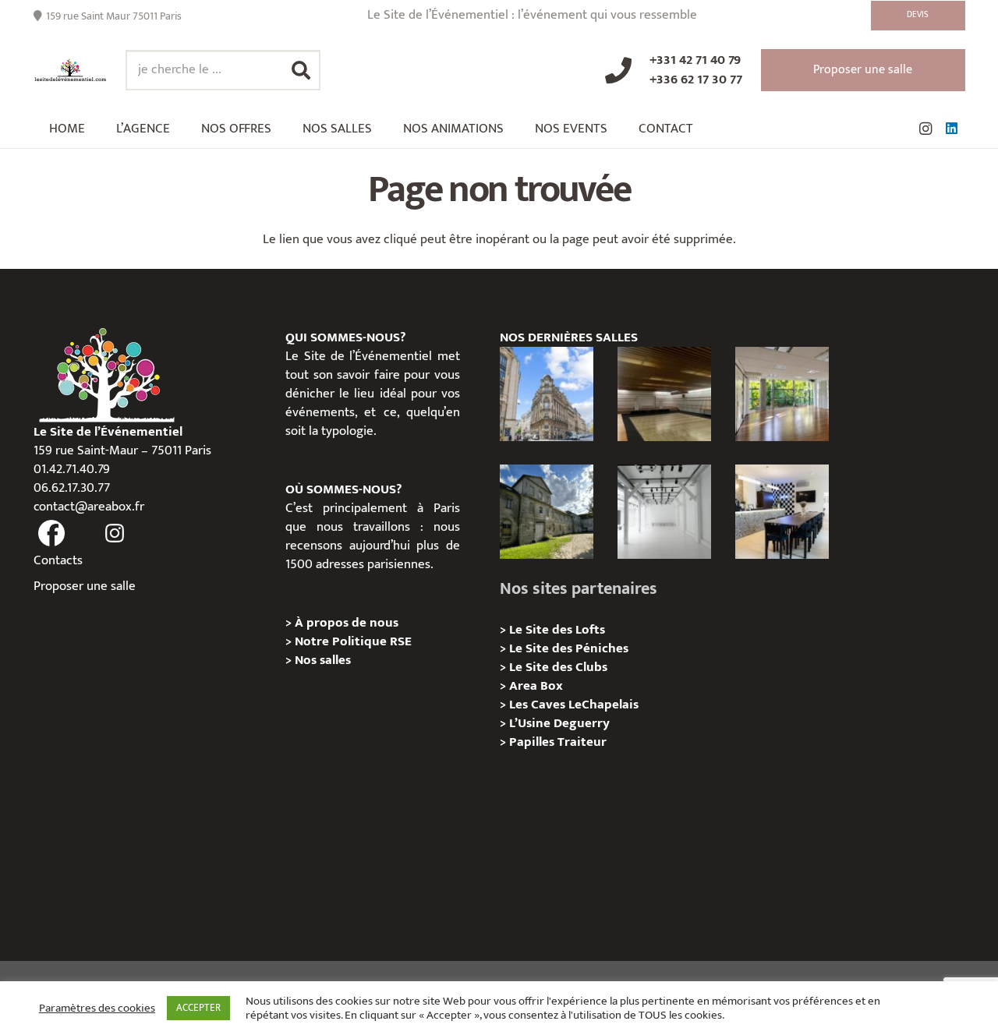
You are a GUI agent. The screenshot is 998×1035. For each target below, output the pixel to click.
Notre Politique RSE (353, 641)
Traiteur (582, 742)
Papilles (533, 742)
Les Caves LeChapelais (574, 704)
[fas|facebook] (52, 534)
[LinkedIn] (952, 128)
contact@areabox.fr (89, 507)
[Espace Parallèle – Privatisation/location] (664, 511)
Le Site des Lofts (557, 630)
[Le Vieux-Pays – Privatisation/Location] (546, 511)
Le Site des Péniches (568, 648)
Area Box (536, 686)
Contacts (58, 560)
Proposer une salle (85, 586)
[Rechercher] (301, 70)
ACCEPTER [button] (198, 1007)
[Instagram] (925, 128)
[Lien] (71, 70)
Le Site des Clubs (558, 667)
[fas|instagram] (114, 534)
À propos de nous (346, 623)
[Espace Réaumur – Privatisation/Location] (546, 393)
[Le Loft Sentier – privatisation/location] (782, 511)
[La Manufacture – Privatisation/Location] (782, 393)
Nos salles (323, 660)
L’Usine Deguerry (559, 723)
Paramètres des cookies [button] (97, 1008)
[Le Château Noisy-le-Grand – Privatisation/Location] (664, 393)
